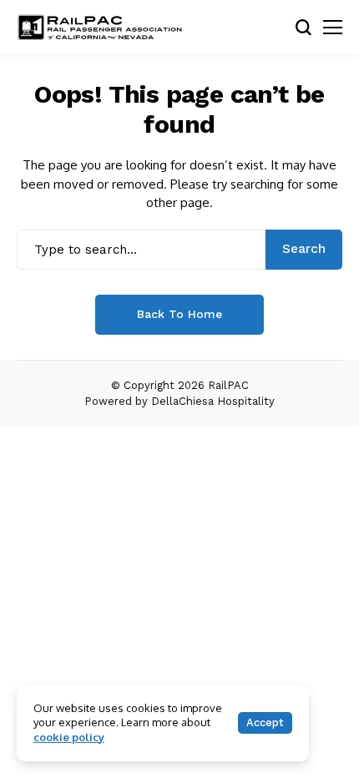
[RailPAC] (100, 27)
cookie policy (68, 737)
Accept (265, 722)
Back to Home (179, 314)
